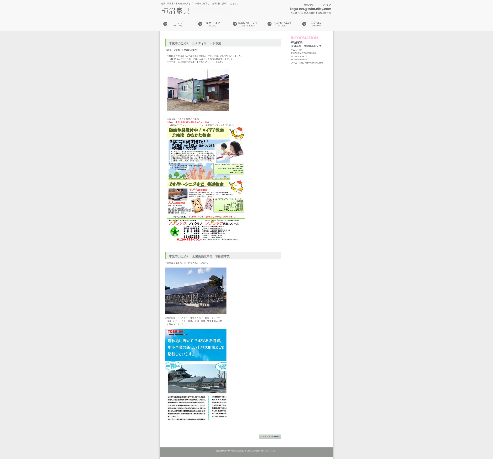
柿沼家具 (208, 10)
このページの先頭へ (270, 436)
